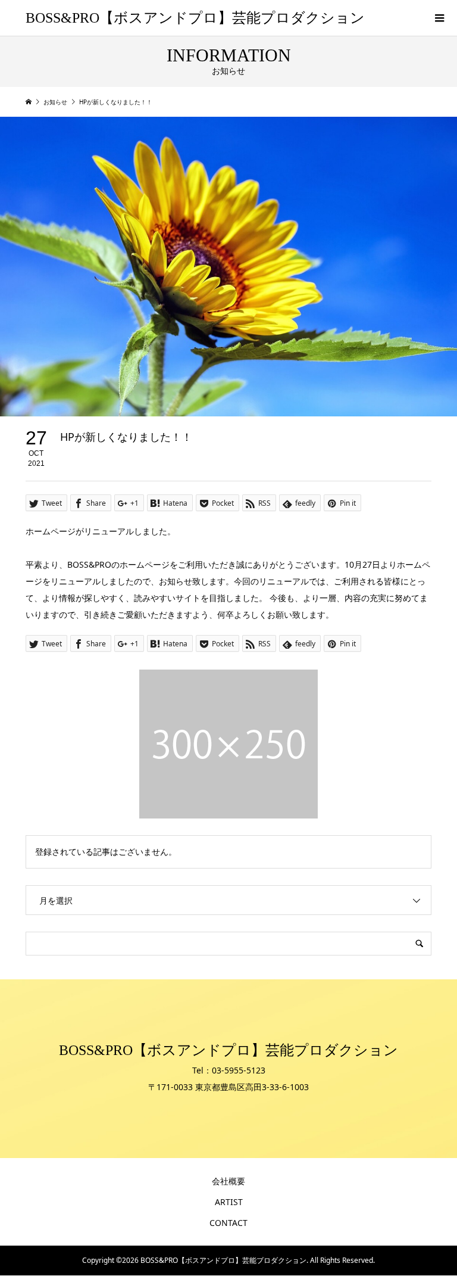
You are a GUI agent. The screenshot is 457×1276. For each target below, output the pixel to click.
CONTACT (228, 1222)
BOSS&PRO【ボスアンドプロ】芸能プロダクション (195, 18)
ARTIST (229, 1201)
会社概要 (228, 1181)
